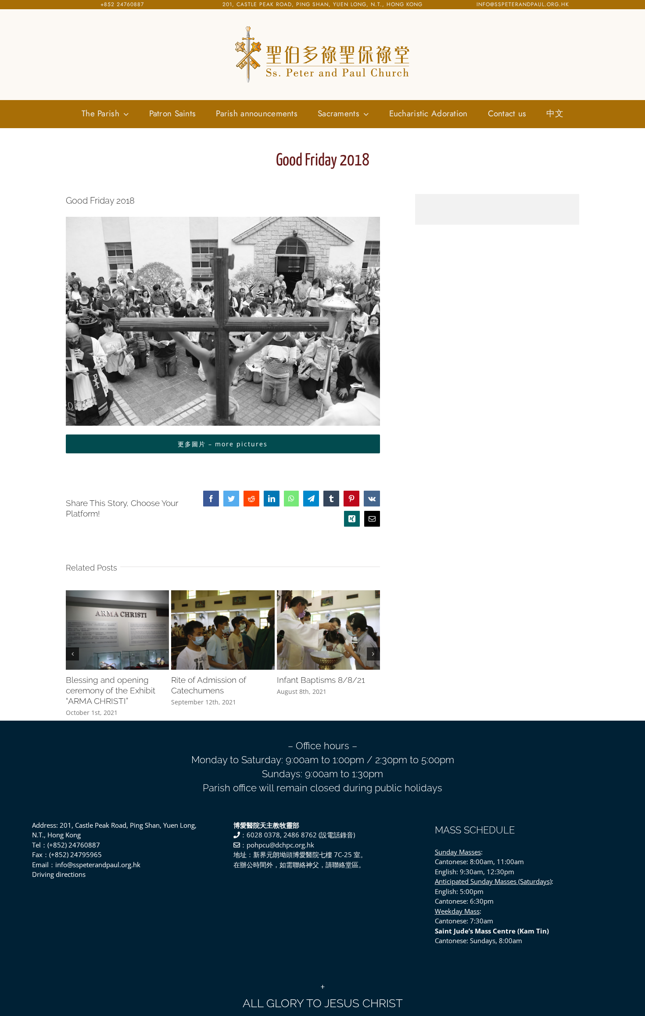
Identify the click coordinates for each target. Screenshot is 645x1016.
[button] (72, 654)
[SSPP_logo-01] (322, 26)
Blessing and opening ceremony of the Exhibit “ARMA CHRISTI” (110, 690)
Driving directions (59, 874)
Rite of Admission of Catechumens (208, 685)
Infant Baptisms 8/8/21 (321, 680)
